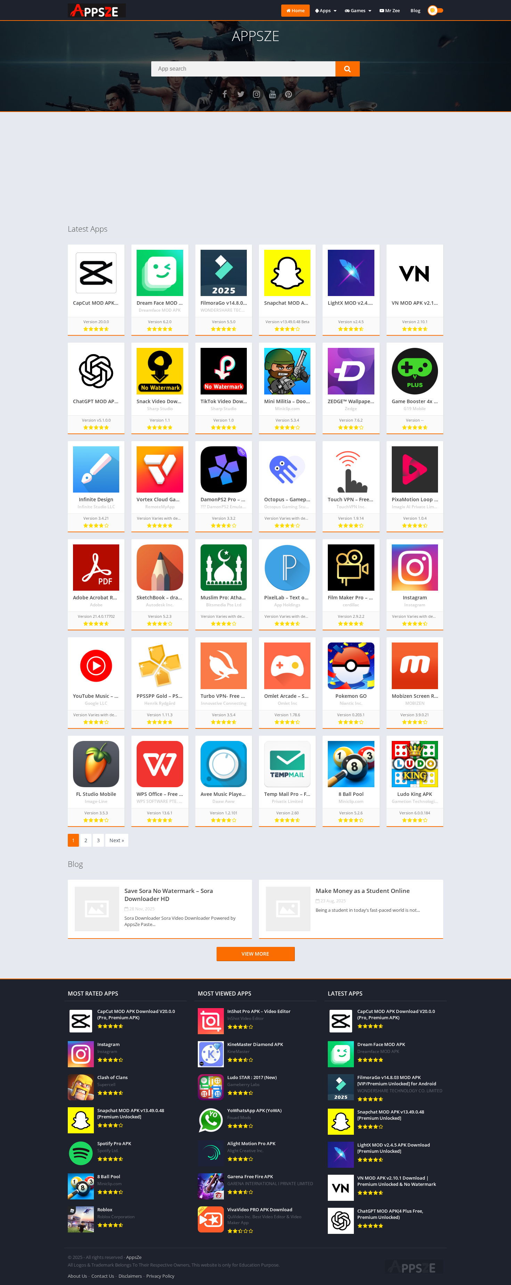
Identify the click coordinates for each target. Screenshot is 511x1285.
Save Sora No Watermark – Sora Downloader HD (168, 895)
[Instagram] (256, 94)
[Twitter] (241, 94)
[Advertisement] (255, 167)
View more (255, 953)
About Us (77, 1276)
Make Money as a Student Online (363, 891)
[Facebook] (225, 94)
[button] (347, 69)
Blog (415, 10)
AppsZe (133, 1257)
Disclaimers (130, 1276)
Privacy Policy (160, 1276)
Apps (325, 10)
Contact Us (102, 1276)
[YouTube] (272, 94)
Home (298, 10)
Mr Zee (392, 10)
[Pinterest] (288, 94)
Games (357, 10)
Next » (117, 840)
